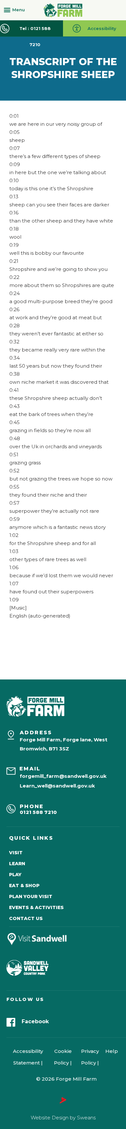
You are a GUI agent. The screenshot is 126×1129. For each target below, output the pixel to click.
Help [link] (111, 1051)
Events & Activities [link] (36, 907)
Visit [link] (16, 853)
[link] (63, 10)
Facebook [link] (35, 1021)
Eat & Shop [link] (24, 885)
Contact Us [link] (26, 918)
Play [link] (15, 874)
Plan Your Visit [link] (30, 896)
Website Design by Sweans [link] (63, 1117)
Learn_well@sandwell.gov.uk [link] (57, 786)
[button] (16, 10)
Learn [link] (17, 864)
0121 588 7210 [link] (38, 812)
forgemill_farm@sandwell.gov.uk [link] (63, 776)
